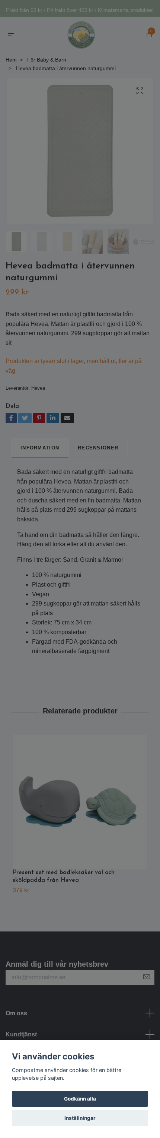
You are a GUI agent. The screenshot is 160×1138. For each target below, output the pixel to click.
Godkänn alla (80, 1099)
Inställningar (80, 1118)
